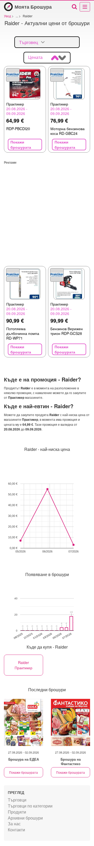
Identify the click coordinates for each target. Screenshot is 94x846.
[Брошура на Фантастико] (70, 722)
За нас (14, 824)
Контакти (16, 830)
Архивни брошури (25, 818)
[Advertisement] (47, 211)
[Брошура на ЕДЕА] (23, 722)
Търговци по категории (30, 806)
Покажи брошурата (23, 772)
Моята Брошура (33, 6)
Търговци (17, 800)
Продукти (17, 812)
